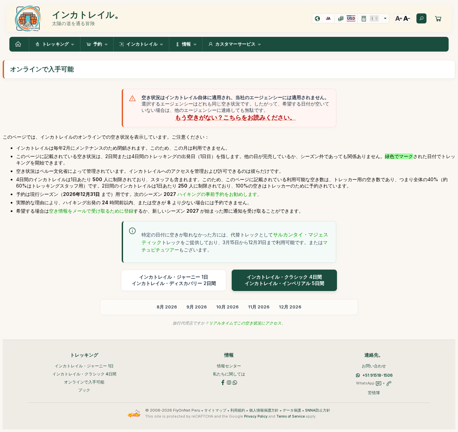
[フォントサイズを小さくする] (407, 18)
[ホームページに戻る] (19, 44)
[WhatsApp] (235, 381)
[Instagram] (229, 381)
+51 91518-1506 (377, 375)
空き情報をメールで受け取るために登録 (91, 211)
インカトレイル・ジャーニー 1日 (84, 365)
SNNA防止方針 (317, 410)
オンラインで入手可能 (84, 381)
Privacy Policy (256, 416)
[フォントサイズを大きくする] (399, 18)
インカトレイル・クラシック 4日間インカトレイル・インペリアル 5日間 (284, 280)
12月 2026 (290, 306)
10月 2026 (227, 306)
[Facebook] (223, 381)
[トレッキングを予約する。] (438, 18)
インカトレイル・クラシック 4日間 (84, 373)
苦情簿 (374, 392)
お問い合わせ (374, 365)
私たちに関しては (229, 373)
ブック (84, 389)
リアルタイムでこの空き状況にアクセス (245, 323)
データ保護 (292, 410)
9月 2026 (196, 306)
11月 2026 (259, 306)
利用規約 (237, 410)
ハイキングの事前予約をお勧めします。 (219, 194)
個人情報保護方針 (264, 410)
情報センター (229, 365)
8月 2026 (167, 306)
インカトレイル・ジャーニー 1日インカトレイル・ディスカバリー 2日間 (174, 280)
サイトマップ (215, 410)
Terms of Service (290, 416)
